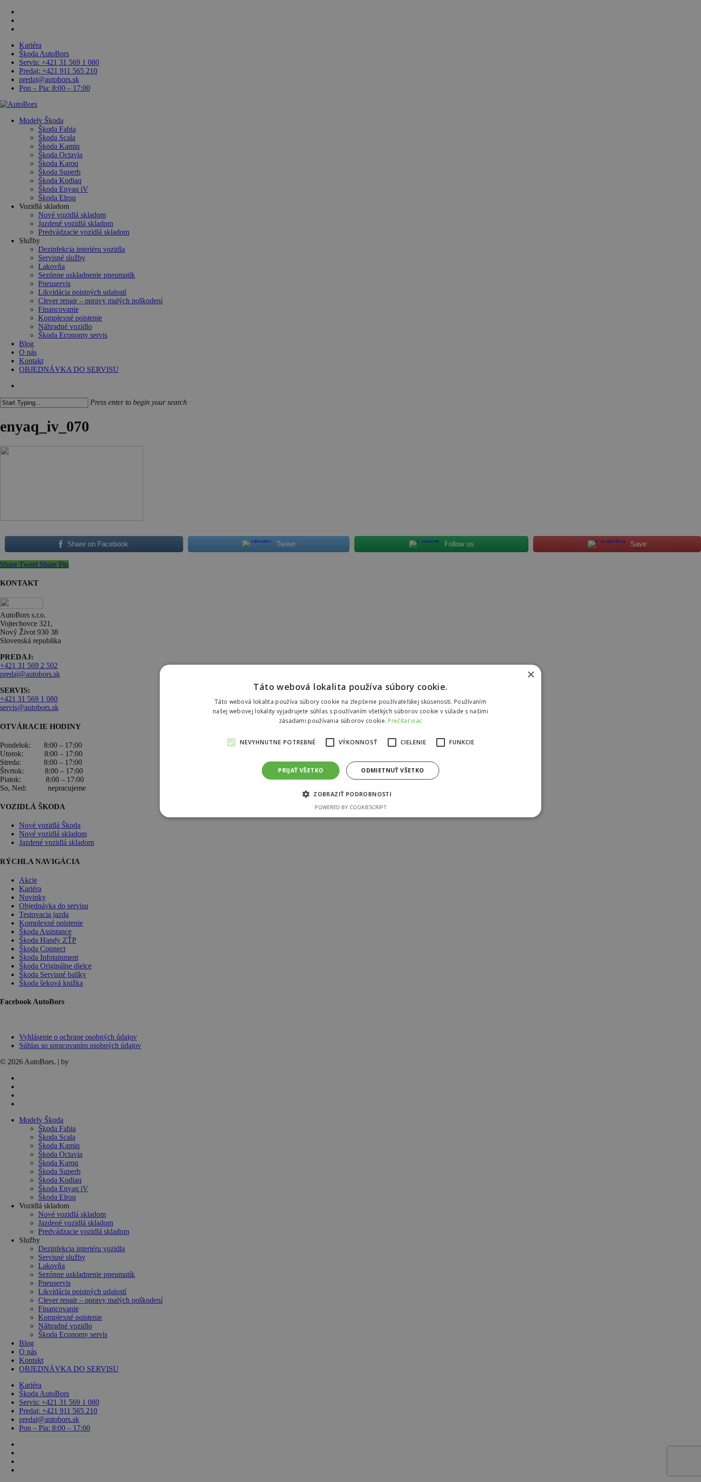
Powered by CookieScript (351, 807)
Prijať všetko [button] (300, 770)
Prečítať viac (405, 721)
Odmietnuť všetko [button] (392, 770)
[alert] (350, 741)
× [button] (530, 675)
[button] (350, 794)
